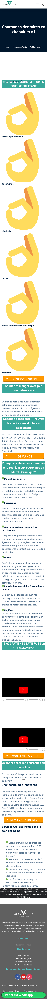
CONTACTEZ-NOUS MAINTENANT (25, 756)
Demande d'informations (25, 457)
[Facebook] (18, 977)
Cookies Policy (32, 991)
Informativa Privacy (11, 991)
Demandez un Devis (25, 820)
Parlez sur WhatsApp (19, 995)
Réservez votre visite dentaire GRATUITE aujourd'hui (25, 379)
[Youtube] (23, 977)
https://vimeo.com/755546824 (18, 81)
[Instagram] (29, 977)
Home (7, 47)
